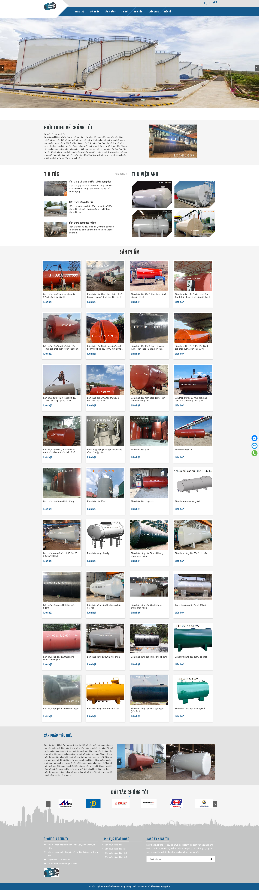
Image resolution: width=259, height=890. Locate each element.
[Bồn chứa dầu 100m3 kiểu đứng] (61, 483)
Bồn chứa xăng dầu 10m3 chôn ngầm (61, 708)
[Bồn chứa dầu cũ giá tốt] (149, 483)
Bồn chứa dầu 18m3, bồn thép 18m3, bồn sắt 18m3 (149, 295)
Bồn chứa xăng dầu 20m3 (116, 857)
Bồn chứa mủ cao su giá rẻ (187, 501)
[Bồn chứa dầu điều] (149, 431)
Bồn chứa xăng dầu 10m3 (116, 853)
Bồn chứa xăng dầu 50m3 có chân (191, 553)
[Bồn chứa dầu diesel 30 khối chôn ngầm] (61, 587)
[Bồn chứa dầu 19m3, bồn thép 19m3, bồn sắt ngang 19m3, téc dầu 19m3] (105, 276)
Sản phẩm (110, 11)
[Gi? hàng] (213, 3)
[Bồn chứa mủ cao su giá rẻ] (193, 483)
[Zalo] (255, 446)
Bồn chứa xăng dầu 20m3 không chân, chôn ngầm (58, 658)
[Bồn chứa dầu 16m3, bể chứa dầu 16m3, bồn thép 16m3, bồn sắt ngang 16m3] (61, 328)
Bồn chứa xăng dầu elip (98, 553)
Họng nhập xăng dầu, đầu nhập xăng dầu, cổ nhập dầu (104, 451)
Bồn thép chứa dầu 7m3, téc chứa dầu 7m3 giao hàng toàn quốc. (191, 399)
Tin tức (125, 11)
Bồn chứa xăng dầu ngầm (82, 222)
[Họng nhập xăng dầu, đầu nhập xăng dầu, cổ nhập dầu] (105, 431)
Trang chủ (78, 11)
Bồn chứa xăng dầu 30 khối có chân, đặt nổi (104, 606)
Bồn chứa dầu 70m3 (97, 501)
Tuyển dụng (153, 11)
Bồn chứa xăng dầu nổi (81, 202)
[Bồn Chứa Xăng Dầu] (50, 6)
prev (2, 68)
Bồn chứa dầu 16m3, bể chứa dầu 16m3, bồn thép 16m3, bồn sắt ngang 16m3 (61, 347)
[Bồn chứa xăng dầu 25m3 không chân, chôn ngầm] (149, 587)
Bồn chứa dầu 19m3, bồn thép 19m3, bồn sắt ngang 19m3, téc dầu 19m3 (105, 295)
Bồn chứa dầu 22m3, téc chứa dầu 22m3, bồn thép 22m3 (59, 295)
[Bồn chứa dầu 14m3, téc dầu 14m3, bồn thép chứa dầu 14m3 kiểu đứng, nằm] (105, 328)
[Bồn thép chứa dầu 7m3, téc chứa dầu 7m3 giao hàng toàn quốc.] (193, 379)
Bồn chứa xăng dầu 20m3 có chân (103, 657)
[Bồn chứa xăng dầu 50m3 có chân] (193, 535)
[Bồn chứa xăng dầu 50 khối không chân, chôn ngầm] (149, 535)
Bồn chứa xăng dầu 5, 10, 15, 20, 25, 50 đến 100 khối (60, 554)
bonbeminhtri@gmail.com (65, 864)
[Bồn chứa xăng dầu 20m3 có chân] (105, 638)
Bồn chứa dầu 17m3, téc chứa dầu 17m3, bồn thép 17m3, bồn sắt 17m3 (192, 295)
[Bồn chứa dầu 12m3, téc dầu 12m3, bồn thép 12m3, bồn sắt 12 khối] (193, 328)
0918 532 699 (64, 859)
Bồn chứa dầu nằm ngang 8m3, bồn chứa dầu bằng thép (148, 399)
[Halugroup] (71, 872)
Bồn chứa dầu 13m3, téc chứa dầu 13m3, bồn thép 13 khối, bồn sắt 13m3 (147, 347)
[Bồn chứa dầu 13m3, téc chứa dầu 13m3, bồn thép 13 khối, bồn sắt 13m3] (149, 328)
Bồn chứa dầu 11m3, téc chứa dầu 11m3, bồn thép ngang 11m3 (59, 399)
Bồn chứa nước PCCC (185, 449)
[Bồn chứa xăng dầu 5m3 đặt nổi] (193, 690)
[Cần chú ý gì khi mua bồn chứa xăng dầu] (55, 188)
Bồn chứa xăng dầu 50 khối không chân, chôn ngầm (147, 554)
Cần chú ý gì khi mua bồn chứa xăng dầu (90, 181)
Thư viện (138, 11)
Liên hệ (167, 11)
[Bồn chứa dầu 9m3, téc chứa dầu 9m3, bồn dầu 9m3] (105, 379)
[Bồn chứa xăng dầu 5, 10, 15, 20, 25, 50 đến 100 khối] (61, 535)
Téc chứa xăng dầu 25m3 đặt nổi (190, 605)
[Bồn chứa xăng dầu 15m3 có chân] (193, 638)
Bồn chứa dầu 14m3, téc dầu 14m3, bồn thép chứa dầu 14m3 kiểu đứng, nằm (104, 347)
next (257, 68)
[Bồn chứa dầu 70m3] (105, 483)
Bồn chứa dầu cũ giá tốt (142, 501)
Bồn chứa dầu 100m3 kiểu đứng (58, 501)
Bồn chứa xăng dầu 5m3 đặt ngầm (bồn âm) (147, 710)
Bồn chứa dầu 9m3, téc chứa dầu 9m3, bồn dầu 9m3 (103, 399)
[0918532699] (255, 453)
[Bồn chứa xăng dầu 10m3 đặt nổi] (105, 690)
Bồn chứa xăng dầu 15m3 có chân (191, 657)
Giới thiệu (95, 11)
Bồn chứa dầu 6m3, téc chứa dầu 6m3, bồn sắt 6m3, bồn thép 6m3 (59, 451)
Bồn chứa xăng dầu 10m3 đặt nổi (103, 708)
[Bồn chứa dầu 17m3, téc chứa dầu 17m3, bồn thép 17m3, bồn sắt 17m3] (193, 276)
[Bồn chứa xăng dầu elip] (105, 535)
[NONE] (152, 194)
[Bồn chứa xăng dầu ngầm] (55, 229)
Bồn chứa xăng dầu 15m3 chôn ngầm (149, 657)
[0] (211, 3)
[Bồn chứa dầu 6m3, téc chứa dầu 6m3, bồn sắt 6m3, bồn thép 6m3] (61, 431)
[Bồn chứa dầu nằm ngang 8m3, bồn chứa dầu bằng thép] (149, 379)
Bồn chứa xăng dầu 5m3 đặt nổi (190, 708)
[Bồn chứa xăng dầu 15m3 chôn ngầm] (149, 638)
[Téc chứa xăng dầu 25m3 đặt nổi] (193, 587)
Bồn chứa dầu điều (140, 449)
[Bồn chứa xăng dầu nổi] (55, 208)
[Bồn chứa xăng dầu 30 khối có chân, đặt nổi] (105, 587)
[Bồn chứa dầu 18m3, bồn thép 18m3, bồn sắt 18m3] (149, 276)
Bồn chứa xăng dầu (113, 845)
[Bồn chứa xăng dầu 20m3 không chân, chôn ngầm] (61, 638)
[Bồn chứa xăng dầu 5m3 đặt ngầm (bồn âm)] (149, 690)
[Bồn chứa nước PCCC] (193, 431)
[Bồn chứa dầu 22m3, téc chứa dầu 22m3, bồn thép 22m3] (61, 276)
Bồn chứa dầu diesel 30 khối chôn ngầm (59, 606)
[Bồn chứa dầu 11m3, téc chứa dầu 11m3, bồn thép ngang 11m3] (61, 379)
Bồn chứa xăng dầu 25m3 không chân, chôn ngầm (146, 606)
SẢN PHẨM (129, 251)
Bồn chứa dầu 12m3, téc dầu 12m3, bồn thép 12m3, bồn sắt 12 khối (192, 347)
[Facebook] (255, 438)
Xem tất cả (120, 174)
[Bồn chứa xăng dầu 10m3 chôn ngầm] (61, 690)
